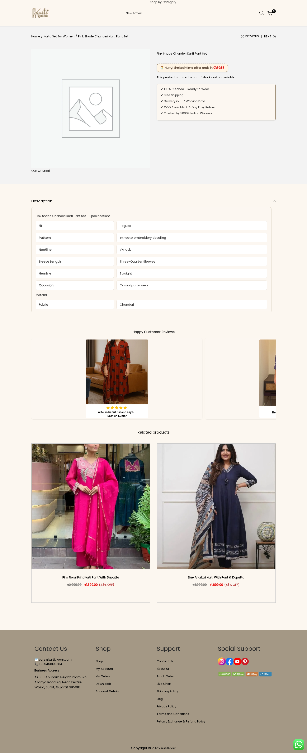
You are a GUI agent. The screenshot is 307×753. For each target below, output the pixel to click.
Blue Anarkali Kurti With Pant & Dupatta (216, 577)
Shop (99, 661)
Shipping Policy (167, 691)
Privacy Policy (166, 706)
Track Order (165, 676)
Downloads (104, 684)
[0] (270, 13)
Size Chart (164, 684)
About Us (163, 669)
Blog (160, 699)
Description (41, 201)
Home (35, 36)
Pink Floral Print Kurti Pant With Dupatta (90, 577)
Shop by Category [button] (163, 2)
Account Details (107, 691)
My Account (104, 669)
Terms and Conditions (173, 714)
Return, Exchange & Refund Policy (181, 721)
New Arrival (134, 13)
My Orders (103, 676)
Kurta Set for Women (59, 36)
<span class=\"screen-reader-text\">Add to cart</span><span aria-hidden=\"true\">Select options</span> (93, 593)
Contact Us (165, 661)
